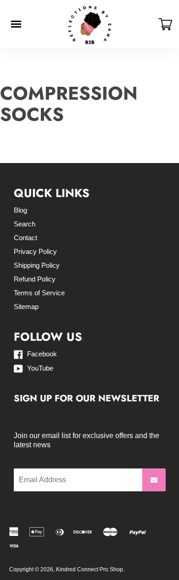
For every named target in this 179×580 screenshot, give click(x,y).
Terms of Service (39, 293)
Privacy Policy (35, 251)
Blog (20, 210)
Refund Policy (35, 279)
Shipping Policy (37, 265)
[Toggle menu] (16, 24)
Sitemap (26, 306)
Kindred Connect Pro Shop (89, 569)
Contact (25, 238)
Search (24, 224)
